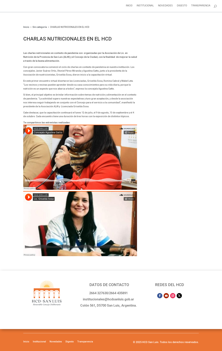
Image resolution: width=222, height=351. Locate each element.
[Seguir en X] (179, 295)
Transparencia (200, 6)
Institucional (145, 6)
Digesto (182, 6)
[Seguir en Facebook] (159, 295)
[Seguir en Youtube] (166, 295)
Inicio (129, 6)
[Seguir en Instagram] (172, 295)
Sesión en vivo (159, 28)
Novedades (165, 6)
